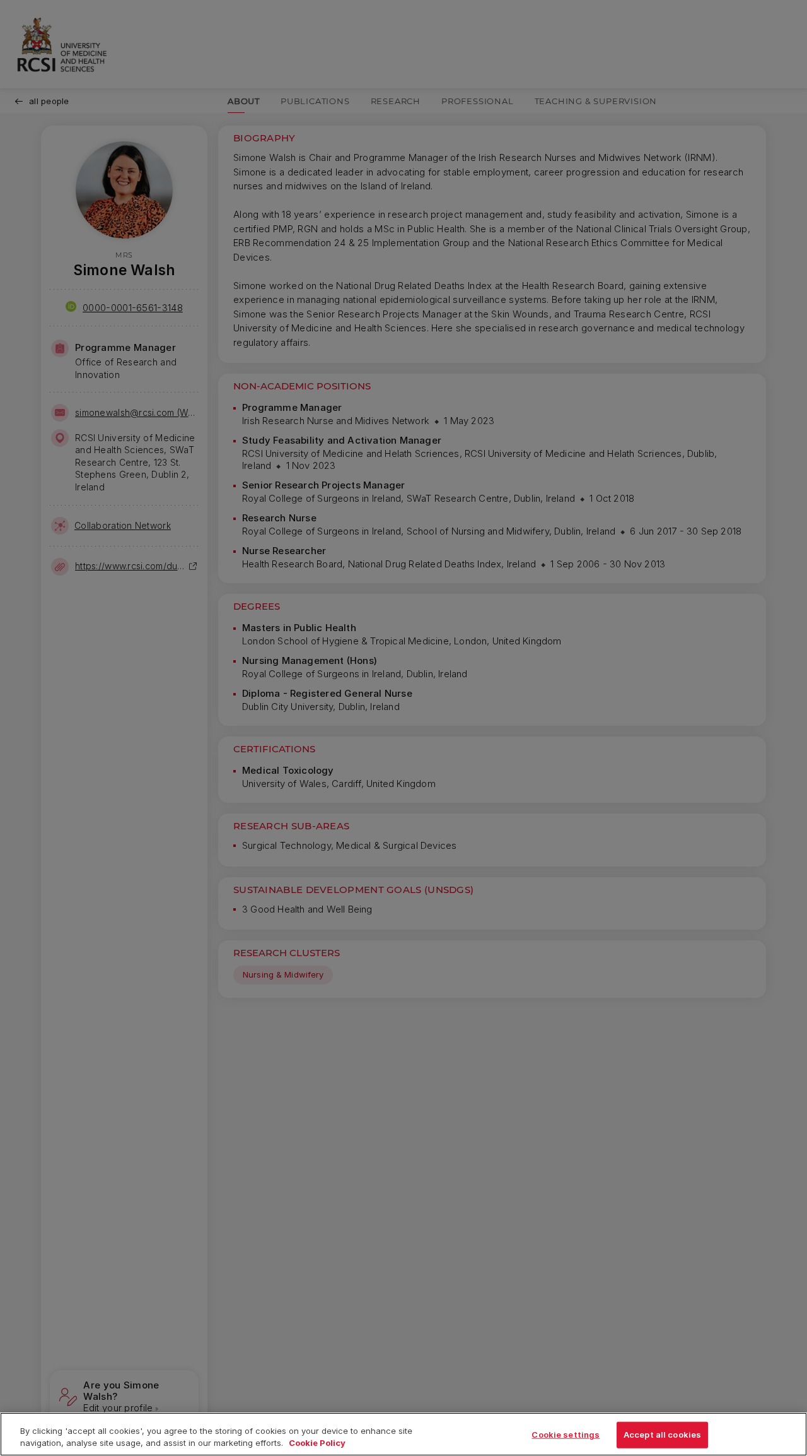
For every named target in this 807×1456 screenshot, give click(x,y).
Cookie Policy (317, 1443)
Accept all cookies (662, 1434)
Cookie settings (565, 1434)
